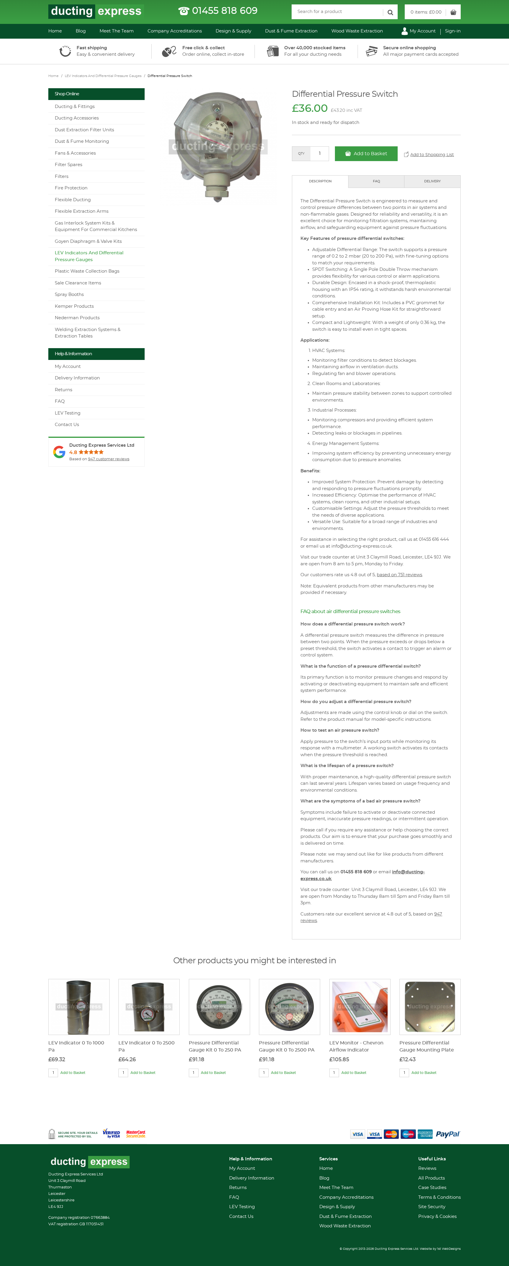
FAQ (376, 181)
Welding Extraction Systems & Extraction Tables (87, 333)
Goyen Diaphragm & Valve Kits (88, 241)
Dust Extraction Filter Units (84, 130)
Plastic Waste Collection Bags (87, 271)
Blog (81, 31)
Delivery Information (77, 378)
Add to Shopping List (432, 155)
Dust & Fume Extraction (291, 31)
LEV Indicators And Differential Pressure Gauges (103, 76)
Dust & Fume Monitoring (82, 141)
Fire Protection (71, 188)
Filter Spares (68, 165)
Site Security (431, 1207)
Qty (301, 153)
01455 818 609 (225, 11)
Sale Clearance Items (78, 283)
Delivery (432, 181)
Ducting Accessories (77, 118)
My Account (422, 31)
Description (320, 181)
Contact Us (67, 424)
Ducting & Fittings (75, 106)
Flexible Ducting (73, 200)
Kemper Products (74, 306)
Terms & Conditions (439, 1197)
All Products (431, 1178)
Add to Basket (370, 153)
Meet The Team (117, 31)
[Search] (390, 12)
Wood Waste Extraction (357, 31)
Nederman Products (77, 318)
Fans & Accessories (75, 153)
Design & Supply (233, 31)
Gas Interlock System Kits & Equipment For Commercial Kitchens (96, 226)
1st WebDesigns (449, 1248)
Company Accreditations (175, 31)
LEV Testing (67, 413)
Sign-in (453, 31)
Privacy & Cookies (437, 1216)
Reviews (427, 1168)
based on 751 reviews (399, 575)
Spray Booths (69, 294)
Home (55, 31)
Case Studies (432, 1187)
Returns (63, 390)
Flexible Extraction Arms (81, 211)
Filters (61, 176)
